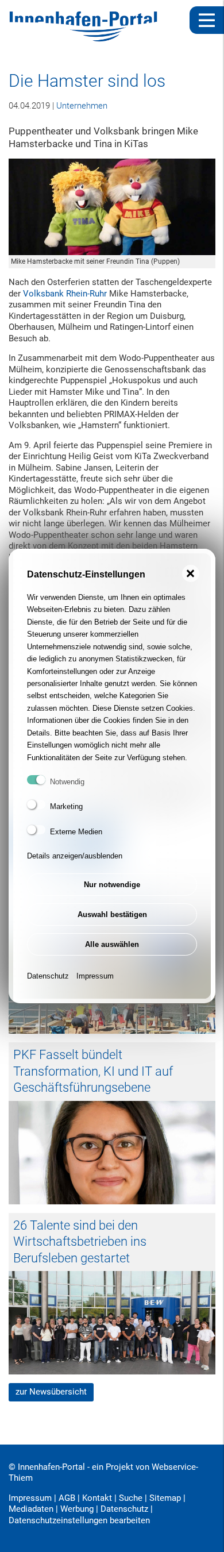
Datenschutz (48, 976)
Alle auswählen (112, 944)
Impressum (95, 976)
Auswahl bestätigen (112, 914)
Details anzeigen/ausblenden (74, 856)
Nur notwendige (112, 884)
